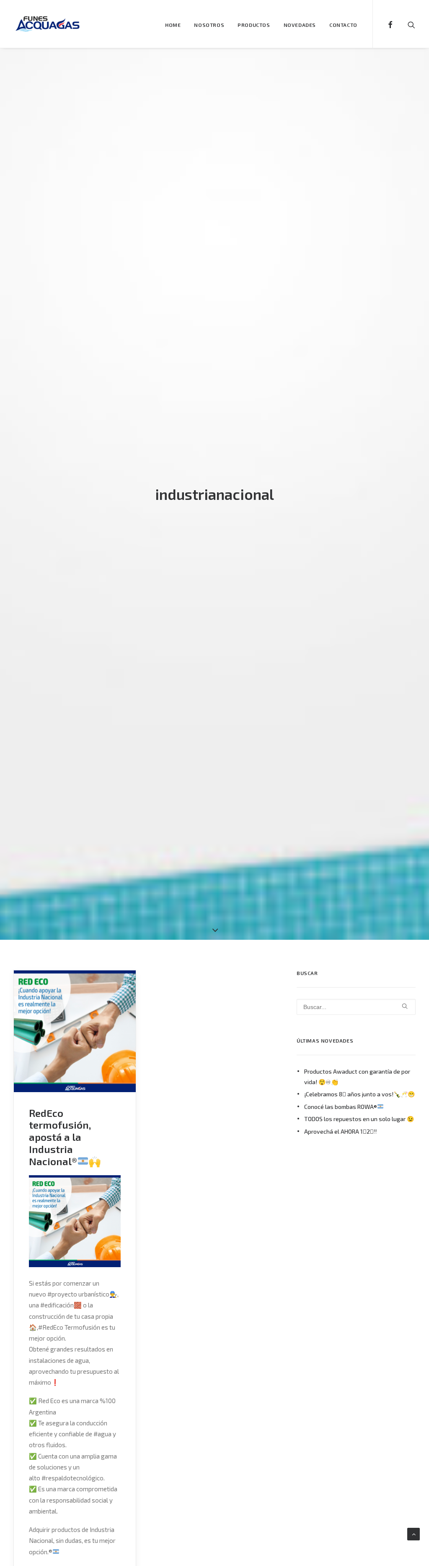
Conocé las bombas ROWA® (340, 1106)
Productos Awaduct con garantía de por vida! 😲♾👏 (357, 1076)
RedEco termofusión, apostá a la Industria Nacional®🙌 (65, 1137)
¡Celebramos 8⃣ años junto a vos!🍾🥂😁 (359, 1094)
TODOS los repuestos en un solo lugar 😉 (359, 1118)
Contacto (343, 25)
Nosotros (209, 25)
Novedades (300, 25)
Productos (254, 25)
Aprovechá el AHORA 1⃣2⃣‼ (340, 1131)
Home (173, 25)
